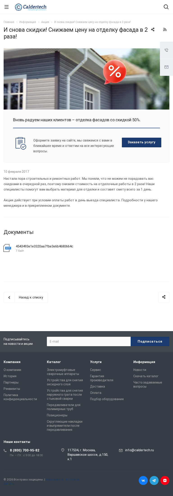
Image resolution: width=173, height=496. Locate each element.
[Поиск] (166, 7)
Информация (144, 362)
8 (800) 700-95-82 (24, 450)
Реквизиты (12, 389)
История (10, 376)
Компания (12, 362)
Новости (139, 370)
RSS (164, 29)
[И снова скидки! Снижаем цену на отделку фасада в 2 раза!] (86, 51)
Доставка (97, 386)
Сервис (95, 370)
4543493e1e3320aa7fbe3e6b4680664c (44, 246)
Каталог (54, 362)
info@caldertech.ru (139, 450)
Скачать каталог (146, 376)
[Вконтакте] (143, 480)
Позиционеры (57, 415)
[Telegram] (154, 480)
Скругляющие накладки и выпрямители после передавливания (64, 425)
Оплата (95, 393)
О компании (12, 370)
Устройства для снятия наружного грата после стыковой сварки (65, 394)
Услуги (96, 362)
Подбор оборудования (107, 399)
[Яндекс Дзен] (164, 480)
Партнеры (11, 382)
